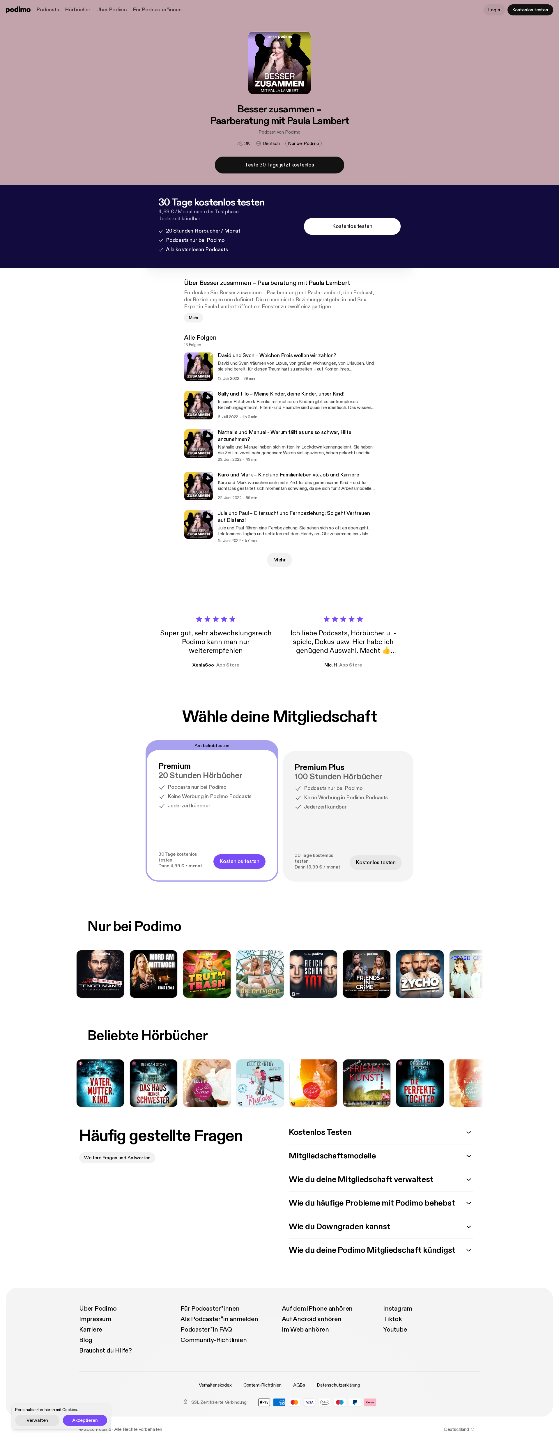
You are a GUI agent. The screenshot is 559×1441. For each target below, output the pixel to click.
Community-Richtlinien (214, 1340)
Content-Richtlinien (262, 1385)
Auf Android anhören (312, 1319)
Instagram (397, 1308)
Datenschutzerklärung (338, 1385)
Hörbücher (78, 9)
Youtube (395, 1329)
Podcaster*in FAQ (206, 1329)
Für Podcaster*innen (157, 9)
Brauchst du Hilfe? (105, 1350)
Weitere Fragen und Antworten (117, 1158)
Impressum (95, 1319)
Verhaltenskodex (215, 1385)
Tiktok (392, 1319)
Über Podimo (111, 9)
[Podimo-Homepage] (18, 10)
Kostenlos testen (530, 10)
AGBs (299, 1385)
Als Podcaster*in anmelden (219, 1319)
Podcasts (47, 9)
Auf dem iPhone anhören (317, 1308)
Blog (85, 1340)
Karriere (90, 1329)
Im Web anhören (305, 1329)
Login (494, 10)
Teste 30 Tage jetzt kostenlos (279, 165)
